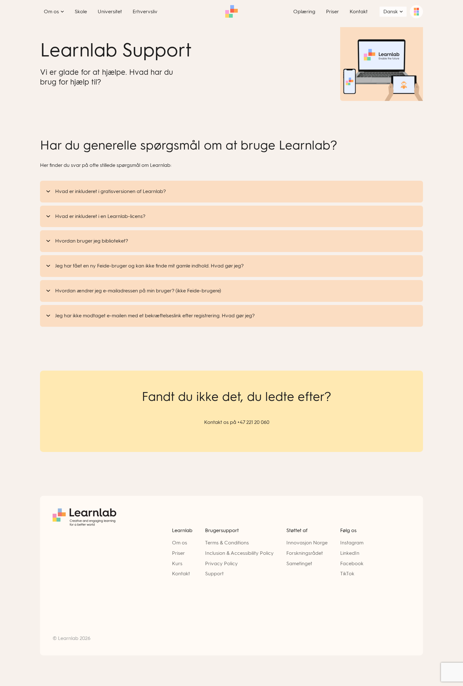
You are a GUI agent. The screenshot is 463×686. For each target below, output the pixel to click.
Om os (179, 543)
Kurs (177, 563)
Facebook (351, 563)
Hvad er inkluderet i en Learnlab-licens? (100, 216)
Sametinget (299, 563)
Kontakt (181, 574)
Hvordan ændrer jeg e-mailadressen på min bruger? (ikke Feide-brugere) (138, 291)
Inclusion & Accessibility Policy (239, 553)
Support (214, 574)
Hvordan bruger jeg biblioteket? (91, 241)
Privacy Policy (221, 563)
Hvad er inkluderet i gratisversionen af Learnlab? (110, 191)
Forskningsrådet (304, 553)
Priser (178, 553)
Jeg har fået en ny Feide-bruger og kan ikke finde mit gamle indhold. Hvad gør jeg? (149, 266)
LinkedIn (349, 553)
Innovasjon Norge (307, 543)
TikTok (347, 574)
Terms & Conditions (227, 543)
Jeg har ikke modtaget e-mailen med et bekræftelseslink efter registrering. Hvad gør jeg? (155, 316)
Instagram (351, 543)
